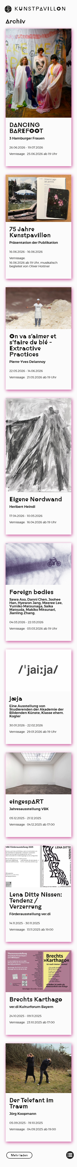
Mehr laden (19, 1155)
